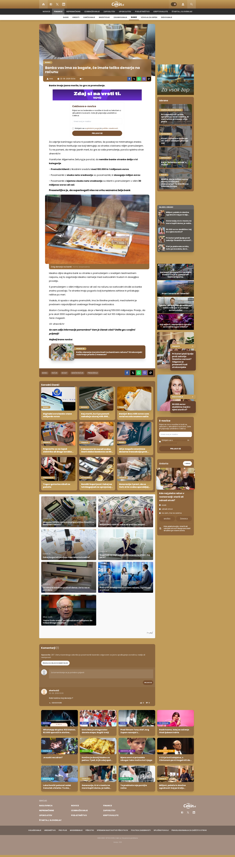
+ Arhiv (187, 463)
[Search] (191, 4)
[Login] (183, 4)
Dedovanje (166, 17)
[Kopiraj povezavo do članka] (149, 79)
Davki (66, 17)
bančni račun (77, 373)
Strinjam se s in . (96, 128)
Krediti (75, 17)
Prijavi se (97, 133)
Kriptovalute (160, 11)
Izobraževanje (92, 11)
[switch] (174, 4)
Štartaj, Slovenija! (182, 11)
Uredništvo (50, 830)
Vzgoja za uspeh (149, 17)
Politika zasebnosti (141, 830)
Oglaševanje (34, 830)
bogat (64, 373)
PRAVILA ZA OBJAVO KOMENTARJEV (55, 663)
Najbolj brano (166, 207)
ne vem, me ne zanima (172, 513)
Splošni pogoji (161, 830)
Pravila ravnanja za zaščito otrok (189, 830)
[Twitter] (57, 4)
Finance (58, 11)
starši (164, 505)
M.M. (51, 78)
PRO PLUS (63, 830)
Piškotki (90, 830)
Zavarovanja (120, 17)
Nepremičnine (73, 11)
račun (54, 373)
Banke (134, 17)
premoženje (93, 373)
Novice (46, 11)
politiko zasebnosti (110, 128)
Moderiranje (76, 830)
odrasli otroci (167, 509)
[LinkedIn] (63, 4)
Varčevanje (89, 17)
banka (44, 373)
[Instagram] (194, 812)
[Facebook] (51, 4)
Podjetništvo (142, 11)
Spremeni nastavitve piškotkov (112, 830)
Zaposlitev (109, 11)
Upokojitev (125, 11)
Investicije (104, 17)
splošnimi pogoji (93, 128)
